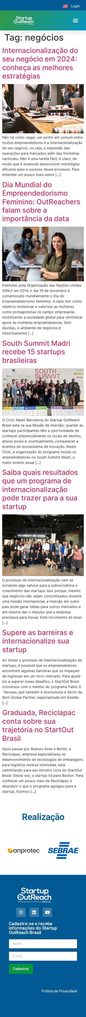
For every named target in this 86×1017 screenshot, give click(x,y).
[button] (75, 20)
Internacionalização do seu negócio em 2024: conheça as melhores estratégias (40, 63)
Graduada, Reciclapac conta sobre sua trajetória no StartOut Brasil (38, 725)
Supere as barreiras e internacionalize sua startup (37, 641)
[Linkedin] (34, 912)
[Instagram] (21, 912)
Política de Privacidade (59, 991)
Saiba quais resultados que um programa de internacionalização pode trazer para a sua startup (40, 489)
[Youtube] (47, 912)
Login (75, 6)
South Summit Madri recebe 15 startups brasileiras (36, 352)
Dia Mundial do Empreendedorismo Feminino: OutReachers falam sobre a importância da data (41, 201)
